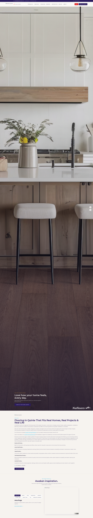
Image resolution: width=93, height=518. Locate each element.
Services (36, 4)
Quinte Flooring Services (29, 434)
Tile (30, 497)
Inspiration (55, 4)
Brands (48, 4)
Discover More (19, 468)
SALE (76, 4)
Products (30, 4)
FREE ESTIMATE (83, 4)
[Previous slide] (90, 207)
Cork (28, 495)
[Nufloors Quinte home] (9, 4)
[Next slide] (90, 210)
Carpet (23, 495)
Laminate (39, 495)
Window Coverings (37, 497)
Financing (42, 4)
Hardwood (33, 495)
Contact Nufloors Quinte (22, 404)
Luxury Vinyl (18, 497)
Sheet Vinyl (25, 497)
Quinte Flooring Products (30, 432)
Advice (60, 4)
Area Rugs (17, 495)
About (65, 4)
